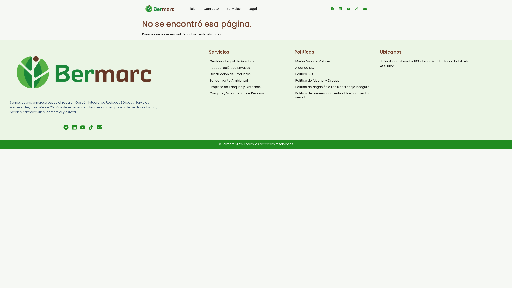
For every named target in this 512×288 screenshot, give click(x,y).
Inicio (192, 8)
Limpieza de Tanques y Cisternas (235, 87)
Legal (253, 8)
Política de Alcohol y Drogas (317, 80)
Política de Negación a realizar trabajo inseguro (332, 87)
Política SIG (304, 74)
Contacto (211, 8)
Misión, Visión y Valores (313, 61)
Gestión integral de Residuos (232, 61)
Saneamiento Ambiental (229, 80)
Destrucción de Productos (230, 74)
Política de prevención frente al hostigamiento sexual (332, 95)
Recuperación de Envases (230, 67)
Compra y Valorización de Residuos (237, 93)
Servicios (234, 8)
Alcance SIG (304, 67)
